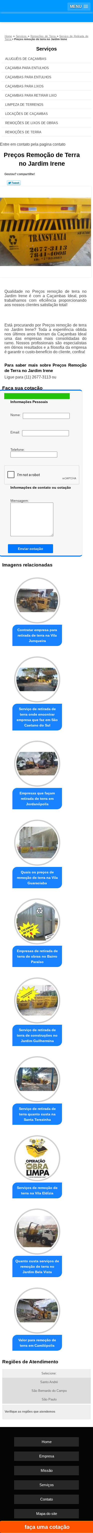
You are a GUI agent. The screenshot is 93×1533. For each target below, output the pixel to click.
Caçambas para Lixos (24, 86)
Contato (46, 1499)
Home (47, 1442)
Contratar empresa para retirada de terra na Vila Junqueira (37, 635)
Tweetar (14, 182)
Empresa (46, 1456)
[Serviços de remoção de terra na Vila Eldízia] (37, 1156)
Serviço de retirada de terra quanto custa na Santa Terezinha (37, 1114)
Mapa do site (46, 1513)
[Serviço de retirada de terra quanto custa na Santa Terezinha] (37, 1078)
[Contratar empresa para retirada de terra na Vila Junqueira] (37, 599)
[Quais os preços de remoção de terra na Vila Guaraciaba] (37, 841)
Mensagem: (20, 501)
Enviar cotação (30, 549)
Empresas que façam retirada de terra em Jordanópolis (37, 798)
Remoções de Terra (23, 132)
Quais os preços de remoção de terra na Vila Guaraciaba (37, 877)
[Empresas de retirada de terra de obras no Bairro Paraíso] (37, 920)
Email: (16, 432)
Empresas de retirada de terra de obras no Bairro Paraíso (37, 956)
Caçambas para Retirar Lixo (31, 95)
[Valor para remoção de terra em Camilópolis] (37, 1309)
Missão (47, 1470)
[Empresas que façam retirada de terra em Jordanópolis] (37, 762)
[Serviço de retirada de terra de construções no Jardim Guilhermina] (37, 999)
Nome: (16, 415)
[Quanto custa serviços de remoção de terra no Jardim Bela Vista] (37, 1230)
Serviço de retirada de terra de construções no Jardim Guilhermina (37, 1035)
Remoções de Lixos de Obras (31, 123)
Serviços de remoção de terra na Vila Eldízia (37, 1190)
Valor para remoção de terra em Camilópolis (37, 1342)
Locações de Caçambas (26, 114)
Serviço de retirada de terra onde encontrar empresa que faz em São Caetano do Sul (37, 717)
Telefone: (18, 450)
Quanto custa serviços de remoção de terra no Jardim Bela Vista (37, 1266)
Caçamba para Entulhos (27, 68)
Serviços (46, 49)
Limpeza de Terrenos (24, 105)
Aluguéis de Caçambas (25, 59)
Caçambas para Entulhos (28, 77)
